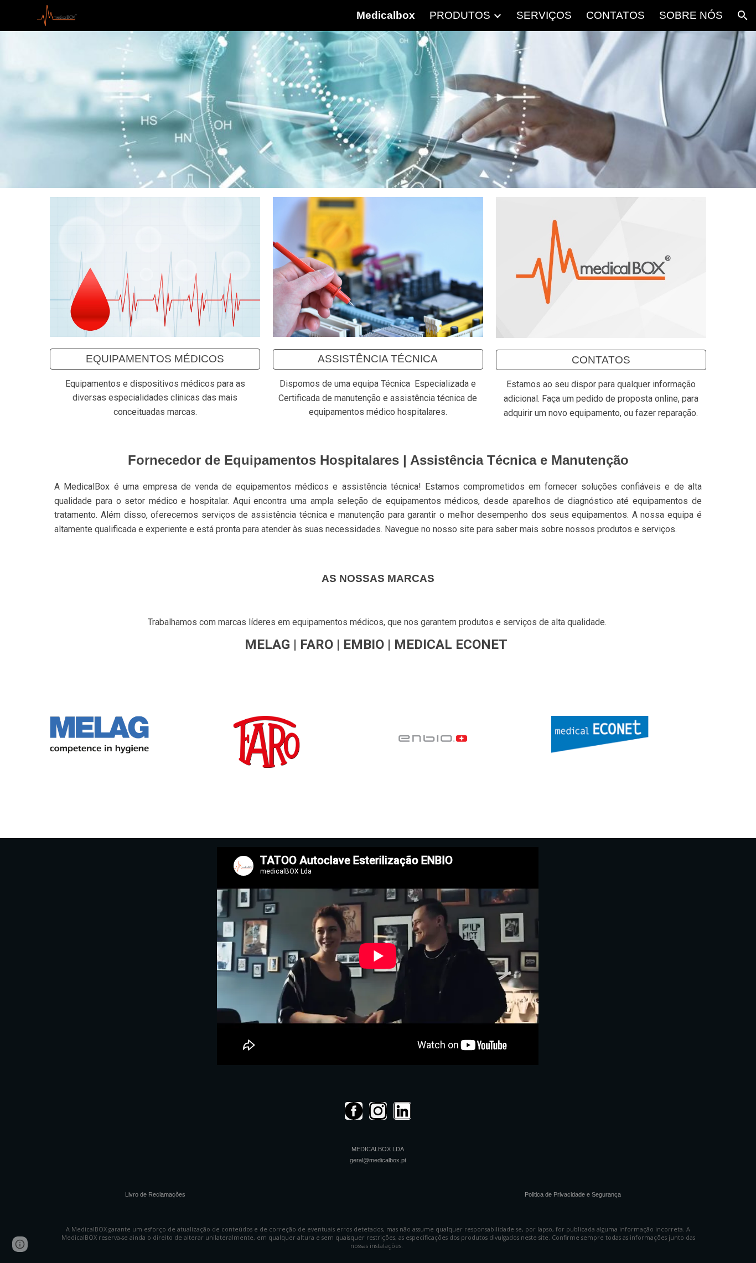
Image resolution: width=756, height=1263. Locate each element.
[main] (155, 397)
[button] (742, 15)
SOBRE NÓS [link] (691, 15)
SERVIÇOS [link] (544, 15)
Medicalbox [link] (385, 15)
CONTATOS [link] (615, 15)
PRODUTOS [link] (459, 15)
